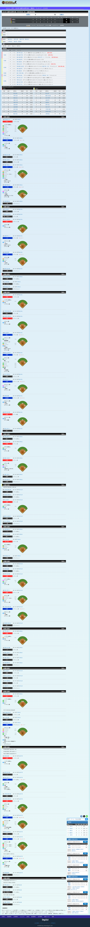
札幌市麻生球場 (31, 12)
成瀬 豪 (19, 41)
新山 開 (47, 93)
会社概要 (37, 923)
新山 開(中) (6, 209)
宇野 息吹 (15, 95)
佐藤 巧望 (22, 39)
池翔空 (73, 912)
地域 (53, 916)
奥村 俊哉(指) (7, 276)
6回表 (5, 75)
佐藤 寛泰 (15, 104)
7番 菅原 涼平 (20, 77)
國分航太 (74, 850)
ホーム (8, 8)
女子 (40, 916)
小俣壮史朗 (74, 886)
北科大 (71, 826)
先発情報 (62, 25)
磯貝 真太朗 (48, 95)
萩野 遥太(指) (7, 268)
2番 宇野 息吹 (20, 52)
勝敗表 (32, 8)
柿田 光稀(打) (7, 897)
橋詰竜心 (74, 849)
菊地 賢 (15, 41)
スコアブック (55, 25)
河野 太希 (16, 39)
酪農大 (71, 832)
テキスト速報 (48, 25)
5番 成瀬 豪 (19, 61)
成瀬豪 (73, 861)
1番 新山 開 (19, 64)
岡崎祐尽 (78, 888)
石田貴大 (78, 886)
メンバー (34, 25)
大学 (12, 8)
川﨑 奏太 (10, 41)
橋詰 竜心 (10, 39)
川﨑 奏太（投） (45, 75)
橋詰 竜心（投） (46, 66)
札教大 (62, 14)
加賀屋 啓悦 (48, 111)
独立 (46, 916)
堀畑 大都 (15, 100)
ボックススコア (40, 25)
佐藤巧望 (81, 862)
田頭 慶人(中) (7, 119)
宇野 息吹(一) (7, 138)
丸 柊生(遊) (6, 281)
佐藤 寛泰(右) (7, 184)
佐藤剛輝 (78, 849)
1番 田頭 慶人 (20, 75)
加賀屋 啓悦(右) (7, 316)
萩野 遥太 (47, 104)
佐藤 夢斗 (47, 100)
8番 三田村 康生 (20, 73)
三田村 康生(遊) (7, 311)
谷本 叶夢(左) (7, 219)
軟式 (33, 916)
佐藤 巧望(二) (7, 164)
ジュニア (22, 916)
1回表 (5, 55)
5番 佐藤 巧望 (20, 55)
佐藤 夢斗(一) (7, 235)
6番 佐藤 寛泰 (20, 57)
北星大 (28, 14)
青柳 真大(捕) (7, 154)
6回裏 (5, 81)
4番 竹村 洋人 (20, 84)
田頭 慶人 (15, 93)
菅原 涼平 (47, 107)
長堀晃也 (74, 873)
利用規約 (53, 923)
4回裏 (5, 73)
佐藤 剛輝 (15, 107)
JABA (28, 916)
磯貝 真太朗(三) (7, 214)
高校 (9, 916)
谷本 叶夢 (47, 97)
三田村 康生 (48, 109)
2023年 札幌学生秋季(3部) (22, 8)
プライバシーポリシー (45, 923)
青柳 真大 (27, 39)
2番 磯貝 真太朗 (20, 66)
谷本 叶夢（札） (74, 889)
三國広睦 (81, 911)
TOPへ (63, 117)
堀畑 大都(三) (7, 159)
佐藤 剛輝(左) (7, 201)
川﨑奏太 (77, 861)
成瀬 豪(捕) (6, 252)
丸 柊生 (15, 111)
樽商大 (71, 830)
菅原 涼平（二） (41, 57)
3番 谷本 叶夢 (20, 82)
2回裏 (5, 67)
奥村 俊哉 (15, 109)
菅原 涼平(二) (7, 294)
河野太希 (78, 862)
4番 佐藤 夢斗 (20, 59)
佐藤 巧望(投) (7, 902)
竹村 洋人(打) (7, 856)
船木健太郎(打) (7, 712)
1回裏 (5, 60)
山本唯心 (81, 849)
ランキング (38, 8)
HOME (3, 916)
